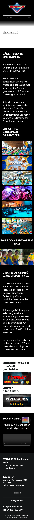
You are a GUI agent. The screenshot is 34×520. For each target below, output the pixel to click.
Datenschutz (23, 517)
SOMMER (17, 163)
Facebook (17, 493)
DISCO (17, 193)
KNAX (17, 226)
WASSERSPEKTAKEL (17, 178)
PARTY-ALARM (17, 148)
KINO (17, 209)
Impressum (15, 517)
